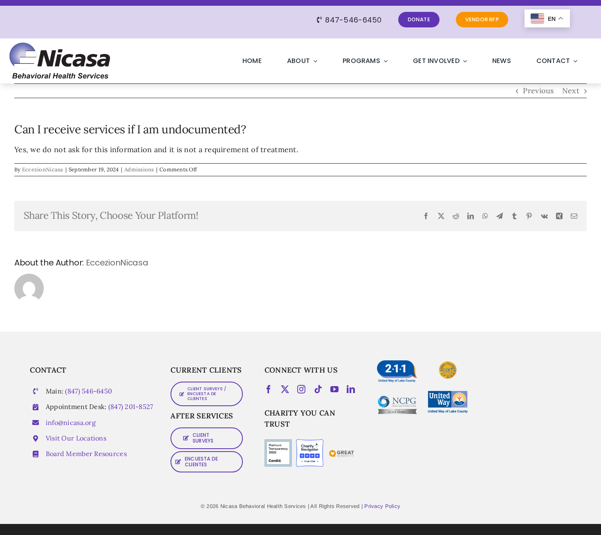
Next (570, 90)
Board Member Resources (86, 454)
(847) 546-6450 (88, 391)
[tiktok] (318, 389)
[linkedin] (351, 389)
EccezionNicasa (42, 169)
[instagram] (301, 389)
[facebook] (269, 389)
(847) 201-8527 (130, 406)
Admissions (139, 169)
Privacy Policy (382, 506)
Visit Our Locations (76, 438)
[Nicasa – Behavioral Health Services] (59, 46)
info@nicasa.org (71, 422)
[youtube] (334, 389)
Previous (538, 90)
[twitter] (285, 389)
